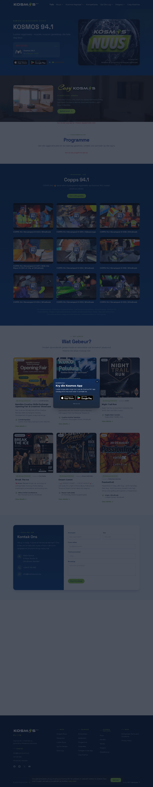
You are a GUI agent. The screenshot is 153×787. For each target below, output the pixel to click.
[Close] (97, 381)
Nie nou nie (76, 403)
